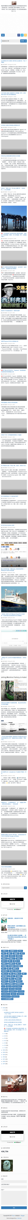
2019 (4, 1063)
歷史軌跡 (4, 981)
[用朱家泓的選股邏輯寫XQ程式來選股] (14, 146)
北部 (22, 953)
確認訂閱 (12, 899)
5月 (5, 1038)
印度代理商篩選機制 (6, 867)
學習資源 (18, 978)
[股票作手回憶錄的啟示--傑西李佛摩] (14, 296)
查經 (18, 963)
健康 (9, 968)
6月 (5, 1036)
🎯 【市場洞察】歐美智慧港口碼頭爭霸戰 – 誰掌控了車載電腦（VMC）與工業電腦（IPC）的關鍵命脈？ (14, 235)
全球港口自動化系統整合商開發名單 (10, 125)
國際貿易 (15, 968)
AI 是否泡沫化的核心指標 (7, 525)
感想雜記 (17, 973)
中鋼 (3, 953)
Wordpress (15, 996)
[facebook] (18, 35)
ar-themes (18, 1218)
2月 (5, 1045)
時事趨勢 (19, 966)
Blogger (22, 1215)
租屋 (3, 968)
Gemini (11, 988)
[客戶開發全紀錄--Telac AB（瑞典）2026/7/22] (14, 456)
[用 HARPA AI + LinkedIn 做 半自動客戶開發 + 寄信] (14, 763)
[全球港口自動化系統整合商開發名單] (14, 116)
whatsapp (20, 993)
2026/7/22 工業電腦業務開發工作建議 (11, 435)
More (22, 41)
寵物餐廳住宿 (19, 983)
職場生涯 (12, 981)
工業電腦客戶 (13, 950)
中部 (20, 950)
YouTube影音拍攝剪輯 (7, 998)
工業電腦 (4, 950)
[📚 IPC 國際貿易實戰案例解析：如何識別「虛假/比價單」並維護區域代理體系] (14, 258)
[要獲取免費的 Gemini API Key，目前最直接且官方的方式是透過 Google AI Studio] (14, 825)
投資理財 (11, 958)
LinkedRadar (12, 991)
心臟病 (9, 953)
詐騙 (11, 973)
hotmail (18, 988)
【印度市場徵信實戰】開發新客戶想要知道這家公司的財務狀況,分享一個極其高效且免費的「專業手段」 (14, 738)
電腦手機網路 (5, 976)
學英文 (12, 978)
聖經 (24, 973)
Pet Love (20, 991)
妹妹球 (4, 961)
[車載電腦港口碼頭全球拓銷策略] (14, 393)
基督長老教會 (5, 971)
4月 (5, 1040)
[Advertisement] (14, 23)
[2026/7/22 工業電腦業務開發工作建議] (14, 425)
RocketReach (5, 993)
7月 (5, 1033)
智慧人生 (4, 973)
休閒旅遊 (4, 958)
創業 (18, 971)
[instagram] (25, 35)
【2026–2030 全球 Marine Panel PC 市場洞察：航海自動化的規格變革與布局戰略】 (13, 614)
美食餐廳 (12, 966)
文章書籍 (16, 953)
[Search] (25, 887)
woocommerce (6, 996)
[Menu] (3, 35)
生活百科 (12, 955)
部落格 (13, 971)
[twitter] (22, 35)
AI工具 (8, 986)
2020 (4, 1061)
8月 (5, 1010)
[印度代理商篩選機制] (14, 857)
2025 (4, 1050)
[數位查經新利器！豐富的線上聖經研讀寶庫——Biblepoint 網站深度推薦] (14, 554)
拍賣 (9, 961)
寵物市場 (19, 981)
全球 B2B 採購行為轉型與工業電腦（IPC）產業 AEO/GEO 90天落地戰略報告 (13, 93)
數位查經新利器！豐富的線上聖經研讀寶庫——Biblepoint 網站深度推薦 (13, 569)
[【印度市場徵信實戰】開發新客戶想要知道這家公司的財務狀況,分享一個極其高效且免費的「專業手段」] (14, 727)
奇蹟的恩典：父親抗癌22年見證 (15, 918)
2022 (4, 1057)
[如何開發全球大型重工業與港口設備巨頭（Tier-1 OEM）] (14, 51)
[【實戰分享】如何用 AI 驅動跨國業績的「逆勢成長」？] (14, 643)
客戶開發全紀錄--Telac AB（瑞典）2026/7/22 (13, 465)
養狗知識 (4, 978)
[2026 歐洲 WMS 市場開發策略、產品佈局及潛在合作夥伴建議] (14, 688)
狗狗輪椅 (4, 963)
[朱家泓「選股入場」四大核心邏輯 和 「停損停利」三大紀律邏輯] (14, 179)
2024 (4, 1052)
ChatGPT (4, 988)
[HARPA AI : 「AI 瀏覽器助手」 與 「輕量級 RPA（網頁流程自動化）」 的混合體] (14, 793)
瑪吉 (12, 976)
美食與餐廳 (5, 966)
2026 (4, 1007)
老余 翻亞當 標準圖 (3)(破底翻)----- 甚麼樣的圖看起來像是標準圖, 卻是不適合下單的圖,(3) (17, 937)
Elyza (13, 1215)
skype (13, 993)
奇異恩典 (19, 958)
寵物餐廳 (11, 983)
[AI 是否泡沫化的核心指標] (14, 516)
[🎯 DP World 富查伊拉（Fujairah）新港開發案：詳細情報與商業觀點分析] (14, 361)
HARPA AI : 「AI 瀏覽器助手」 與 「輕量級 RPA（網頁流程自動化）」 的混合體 (13, 803)
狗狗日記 (16, 961)
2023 (4, 1054)
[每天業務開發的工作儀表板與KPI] (14, 487)
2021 (4, 1059)
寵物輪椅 (4, 983)
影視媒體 (19, 976)
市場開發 (4, 955)
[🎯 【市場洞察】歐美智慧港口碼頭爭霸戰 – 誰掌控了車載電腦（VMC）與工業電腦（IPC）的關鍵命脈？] (14, 219)
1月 (5, 1047)
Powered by (10, 909)
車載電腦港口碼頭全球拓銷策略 (9, 402)
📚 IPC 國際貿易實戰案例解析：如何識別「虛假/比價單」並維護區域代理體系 (14, 267)
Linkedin (4, 991)
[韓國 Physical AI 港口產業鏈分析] (14, 332)
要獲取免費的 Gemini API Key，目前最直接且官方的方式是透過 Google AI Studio (13, 835)
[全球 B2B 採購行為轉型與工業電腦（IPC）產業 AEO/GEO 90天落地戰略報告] (14, 84)
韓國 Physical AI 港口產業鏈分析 (9, 341)
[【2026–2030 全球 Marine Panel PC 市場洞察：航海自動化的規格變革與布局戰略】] (14, 599)
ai (3, 986)
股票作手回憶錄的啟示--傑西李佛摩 (10, 310)
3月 (5, 1043)
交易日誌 (19, 955)
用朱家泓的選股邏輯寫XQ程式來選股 (10, 156)
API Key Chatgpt (17, 986)
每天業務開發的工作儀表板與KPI (9, 496)
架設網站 (11, 963)
